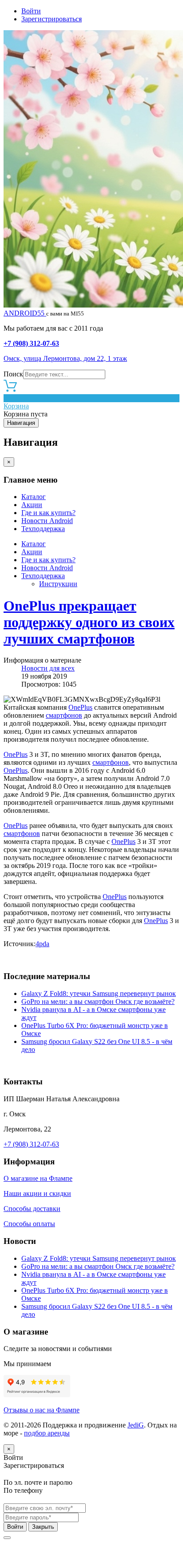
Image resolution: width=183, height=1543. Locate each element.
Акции (31, 504)
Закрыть (43, 1526)
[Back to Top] (7, 1537)
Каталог (33, 496)
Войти (31, 11)
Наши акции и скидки (37, 1193)
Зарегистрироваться (51, 19)
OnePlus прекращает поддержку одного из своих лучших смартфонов (89, 622)
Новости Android (47, 520)
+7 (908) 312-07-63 (31, 343)
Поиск (13, 374)
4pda (42, 943)
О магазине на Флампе (38, 1178)
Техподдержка (43, 528)
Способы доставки (32, 1208)
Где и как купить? (48, 512)
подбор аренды (47, 1433)
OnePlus (80, 707)
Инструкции (58, 584)
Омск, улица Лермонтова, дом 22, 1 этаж (65, 358)
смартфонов (64, 715)
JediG (135, 1425)
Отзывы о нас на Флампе (42, 1410)
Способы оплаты (29, 1223)
